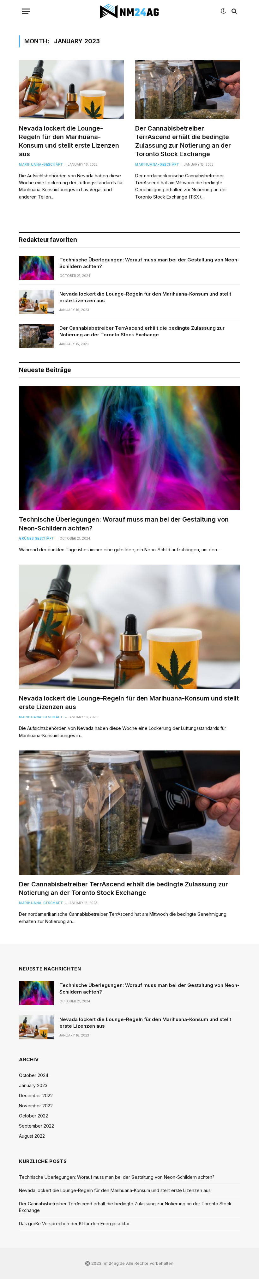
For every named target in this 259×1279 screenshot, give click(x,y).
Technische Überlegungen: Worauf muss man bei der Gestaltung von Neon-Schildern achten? (149, 263)
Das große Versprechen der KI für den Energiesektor (74, 1223)
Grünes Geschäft (36, 538)
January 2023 (33, 1085)
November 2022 (36, 1105)
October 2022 (33, 1115)
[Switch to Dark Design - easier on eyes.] (223, 11)
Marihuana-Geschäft (41, 164)
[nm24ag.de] (129, 11)
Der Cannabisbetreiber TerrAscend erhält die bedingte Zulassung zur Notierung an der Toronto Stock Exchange (183, 141)
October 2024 (33, 1075)
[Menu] (26, 11)
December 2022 (36, 1095)
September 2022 (36, 1126)
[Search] (233, 11)
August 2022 (32, 1136)
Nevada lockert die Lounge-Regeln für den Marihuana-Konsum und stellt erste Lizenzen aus (69, 141)
